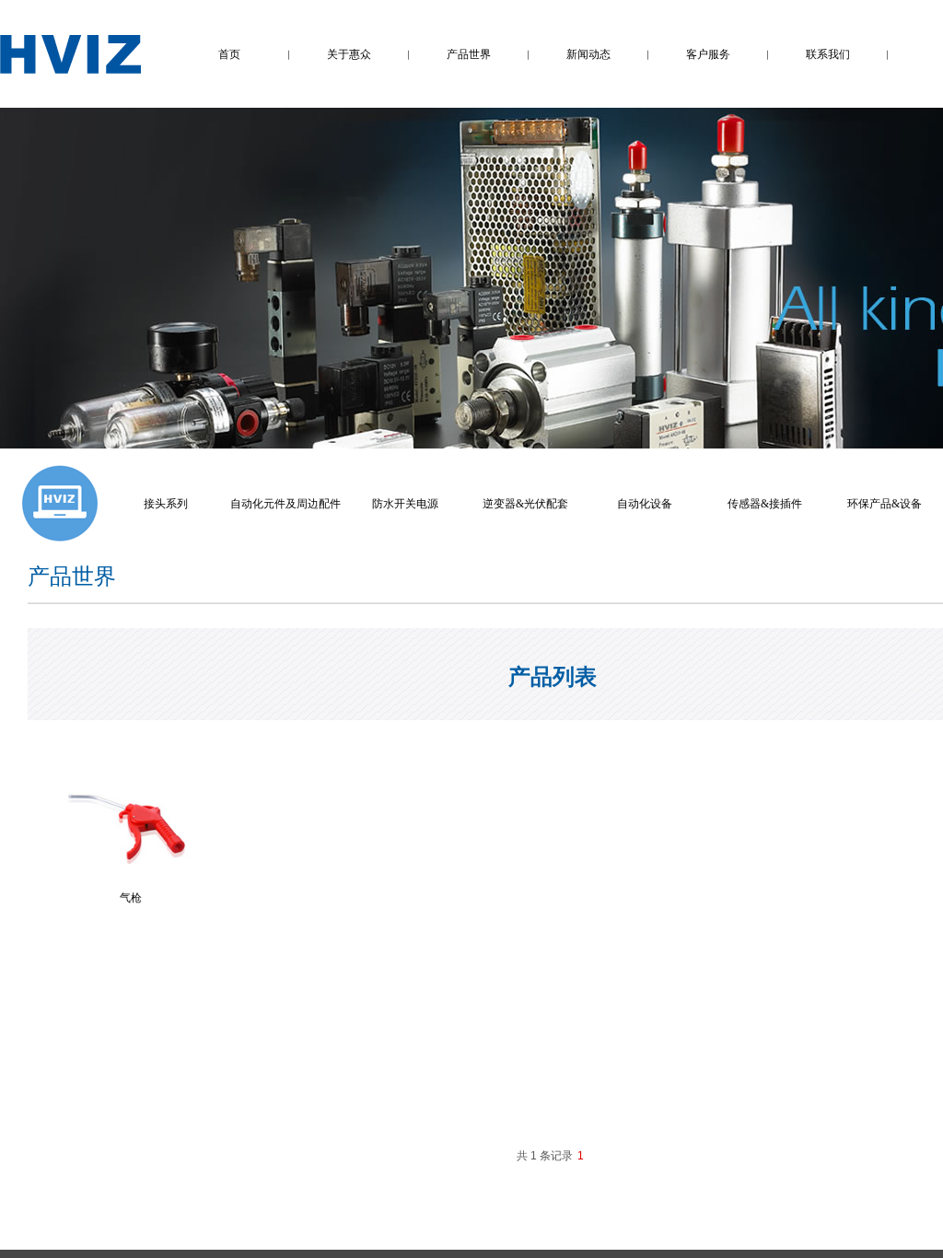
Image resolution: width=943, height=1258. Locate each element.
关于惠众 (349, 54)
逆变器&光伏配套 (525, 503)
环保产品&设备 (884, 503)
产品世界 (469, 54)
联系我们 (828, 54)
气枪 (131, 897)
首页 (229, 54)
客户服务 (708, 54)
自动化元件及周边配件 (285, 503)
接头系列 (166, 503)
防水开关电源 (405, 503)
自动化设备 (644, 503)
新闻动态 (588, 54)
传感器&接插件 (765, 503)
